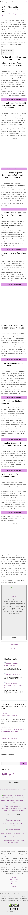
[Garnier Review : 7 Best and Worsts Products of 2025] (13, 820)
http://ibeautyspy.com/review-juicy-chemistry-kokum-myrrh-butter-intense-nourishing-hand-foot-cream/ (12, 729)
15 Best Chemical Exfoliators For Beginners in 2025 (13, 677)
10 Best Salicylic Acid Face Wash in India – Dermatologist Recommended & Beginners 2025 (13, 800)
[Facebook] (11, 638)
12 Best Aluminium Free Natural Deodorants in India (12, 668)
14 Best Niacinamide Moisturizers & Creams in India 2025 (13, 692)
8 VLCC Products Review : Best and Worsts (13, 833)
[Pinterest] (15, 638)
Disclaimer (14, 884)
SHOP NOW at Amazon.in (14, 99)
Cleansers (19, 14)
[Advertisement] (14, 153)
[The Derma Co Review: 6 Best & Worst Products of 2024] (13, 837)
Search (23, 763)
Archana (4, 713)
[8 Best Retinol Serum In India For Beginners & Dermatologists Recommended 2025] (13, 806)
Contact (14, 886)
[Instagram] (13, 638)
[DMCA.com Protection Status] (14, 905)
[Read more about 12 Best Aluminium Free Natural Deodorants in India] (14, 664)
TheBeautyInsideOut (6, 2)
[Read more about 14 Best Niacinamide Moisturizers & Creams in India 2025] (14, 685)
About (14, 877)
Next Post (14, 649)
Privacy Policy (14, 881)
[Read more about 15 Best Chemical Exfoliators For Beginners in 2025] (12, 674)
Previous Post (14, 644)
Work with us (14, 879)
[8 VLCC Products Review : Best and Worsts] (13, 830)
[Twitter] (17, 638)
